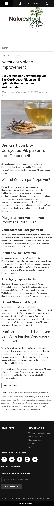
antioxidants (27, 392)
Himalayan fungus (30, 396)
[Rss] (35, 459)
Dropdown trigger (20, 3)
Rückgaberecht (35, 440)
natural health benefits (30, 400)
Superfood (42, 406)
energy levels (18, 396)
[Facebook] (4, 459)
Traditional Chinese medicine (12, 409)
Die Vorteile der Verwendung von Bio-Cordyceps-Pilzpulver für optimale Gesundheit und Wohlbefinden (24, 81)
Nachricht (10, 61)
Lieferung (32, 443)
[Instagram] (27, 459)
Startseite (6, 55)
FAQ (30, 447)
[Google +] (19, 459)
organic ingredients (23, 403)
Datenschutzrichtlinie (37, 437)
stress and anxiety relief (29, 406)
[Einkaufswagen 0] (47, 3)
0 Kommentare (8, 92)
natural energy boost (13, 400)
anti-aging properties (15, 392)
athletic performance (40, 392)
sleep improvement (13, 406)
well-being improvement (31, 409)
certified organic (7, 396)
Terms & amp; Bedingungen (40, 433)
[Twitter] (12, 459)
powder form (35, 403)
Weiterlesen (10, 385)
